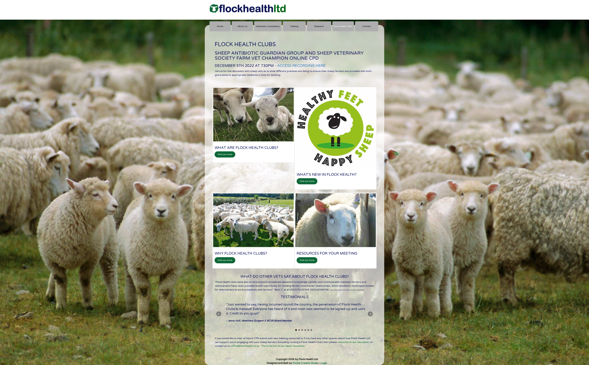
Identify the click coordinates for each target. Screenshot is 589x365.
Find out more (225, 154)
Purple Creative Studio (305, 363)
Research (319, 26)
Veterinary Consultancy (268, 26)
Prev (218, 313)
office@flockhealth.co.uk (245, 346)
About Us (242, 26)
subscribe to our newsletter (353, 342)
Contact (366, 26)
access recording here (301, 65)
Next (370, 313)
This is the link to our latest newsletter (283, 346)
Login (324, 363)
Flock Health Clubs (343, 26)
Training (294, 26)
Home (220, 26)
